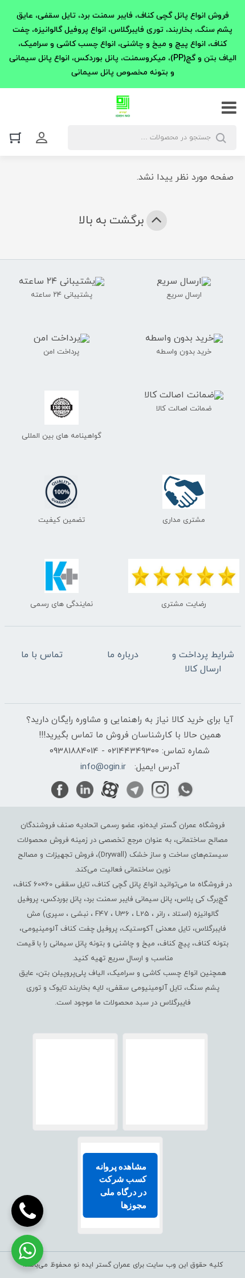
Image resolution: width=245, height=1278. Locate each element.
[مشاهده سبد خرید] (18, 137)
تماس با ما (42, 655)
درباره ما (122, 655)
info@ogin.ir (103, 767)
